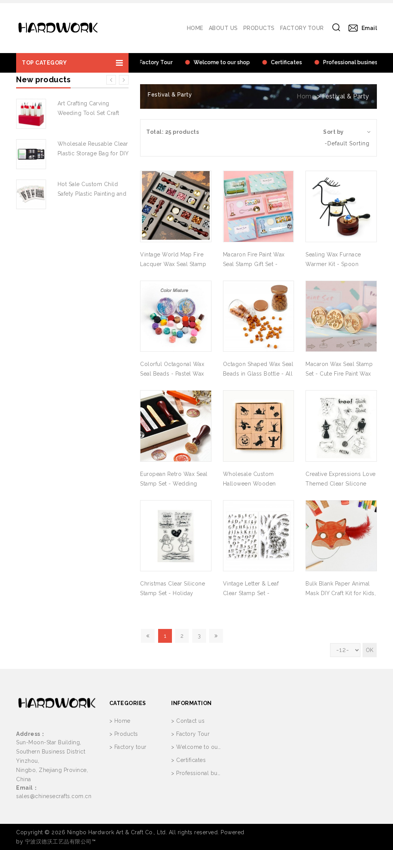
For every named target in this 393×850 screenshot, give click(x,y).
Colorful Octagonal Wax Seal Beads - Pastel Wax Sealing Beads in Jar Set (172, 373)
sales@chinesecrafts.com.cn (53, 796)
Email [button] (369, 28)
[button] (72, 63)
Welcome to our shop (205, 747)
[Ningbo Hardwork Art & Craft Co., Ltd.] (58, 28)
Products (259, 28)
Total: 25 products (172, 132)
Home (195, 28)
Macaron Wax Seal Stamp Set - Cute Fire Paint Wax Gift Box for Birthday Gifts (339, 373)
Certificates (191, 760)
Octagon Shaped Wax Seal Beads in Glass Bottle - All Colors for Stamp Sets (258, 373)
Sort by (333, 132)
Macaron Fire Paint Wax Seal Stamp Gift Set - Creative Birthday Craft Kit (257, 264)
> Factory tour (128, 747)
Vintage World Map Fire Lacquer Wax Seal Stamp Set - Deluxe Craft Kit (173, 264)
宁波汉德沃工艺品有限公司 (58, 841)
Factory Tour (193, 734)
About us (223, 28)
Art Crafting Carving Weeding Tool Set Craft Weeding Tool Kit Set (88, 113)
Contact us (190, 721)
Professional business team (212, 773)
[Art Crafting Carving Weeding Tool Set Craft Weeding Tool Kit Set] (31, 114)
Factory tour (302, 28)
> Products (123, 734)
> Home (119, 721)
